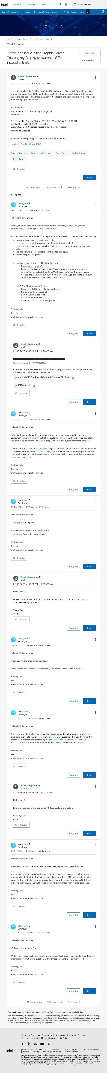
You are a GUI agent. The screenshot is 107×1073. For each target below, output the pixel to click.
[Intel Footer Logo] (10, 1050)
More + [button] (45, 4)
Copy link (73, 333)
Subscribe (90, 52)
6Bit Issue (45, 153)
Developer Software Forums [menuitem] (45, 11)
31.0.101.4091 (18, 742)
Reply (90, 177)
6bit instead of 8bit (27, 153)
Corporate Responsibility (33, 1038)
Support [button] (32, 4)
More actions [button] (88, 60)
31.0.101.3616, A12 (45, 451)
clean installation (35, 448)
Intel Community (13, 39)
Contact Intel (48, 1035)
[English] (66, 4)
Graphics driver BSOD (31, 144)
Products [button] (18, 4)
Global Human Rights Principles (40, 1063)
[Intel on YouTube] (42, 1044)
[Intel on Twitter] (29, 1044)
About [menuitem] (27, 11)
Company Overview (30, 1035)
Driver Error (61, 153)
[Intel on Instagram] (48, 1044)
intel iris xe (18, 159)
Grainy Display (78, 153)
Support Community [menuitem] (10, 11)
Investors (71, 1035)
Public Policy (62, 1038)
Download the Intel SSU (32, 266)
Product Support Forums (33, 39)
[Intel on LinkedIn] (35, 1044)
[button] (95, 77)
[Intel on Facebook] (22, 1044)
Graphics (49, 39)
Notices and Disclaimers (83, 1059)
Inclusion (50, 1038)
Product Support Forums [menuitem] (74, 11)
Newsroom (60, 1035)
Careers (81, 1035)
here (82, 1012)
